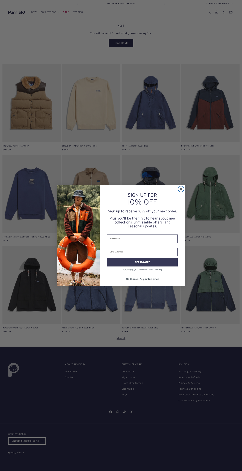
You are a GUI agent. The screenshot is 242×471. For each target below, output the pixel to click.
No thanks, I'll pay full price (142, 279)
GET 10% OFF (142, 262)
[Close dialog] (181, 189)
